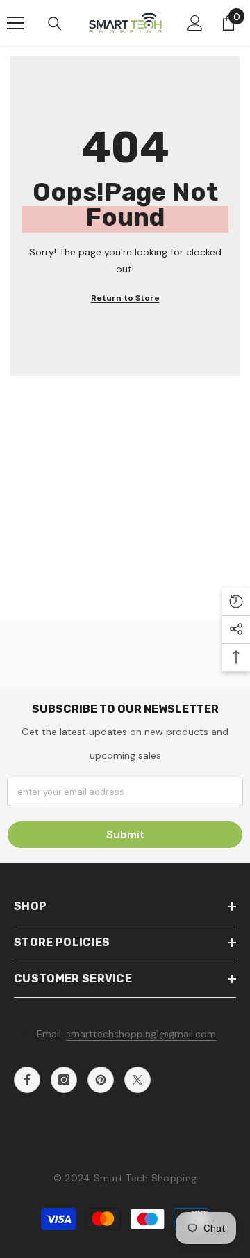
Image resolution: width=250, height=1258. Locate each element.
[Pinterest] (101, 1080)
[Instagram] (64, 1080)
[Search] (55, 23)
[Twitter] (137, 1080)
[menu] (15, 23)
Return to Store (125, 298)
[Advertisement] (125, 502)
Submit (125, 834)
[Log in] (195, 23)
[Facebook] (27, 1080)
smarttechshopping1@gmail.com (141, 1034)
